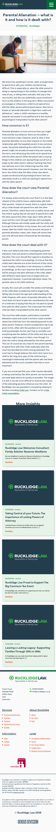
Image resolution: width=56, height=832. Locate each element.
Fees (33, 721)
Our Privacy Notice (38, 745)
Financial (7, 721)
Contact (7, 745)
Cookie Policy (36, 748)
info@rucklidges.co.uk (41, 691)
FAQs (6, 738)
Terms (33, 741)
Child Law (23, 390)
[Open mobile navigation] (51, 4)
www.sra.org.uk (18, 792)
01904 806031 (37, 688)
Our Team (34, 718)
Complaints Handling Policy (41, 738)
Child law (7, 718)
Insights (7, 741)
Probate (7, 727)
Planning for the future (12, 724)
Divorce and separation (12, 715)
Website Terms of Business (41, 751)
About (33, 715)
